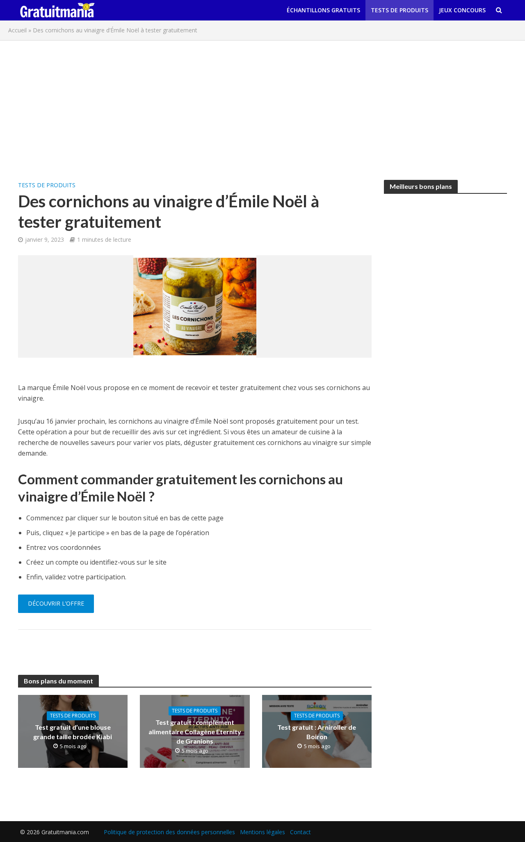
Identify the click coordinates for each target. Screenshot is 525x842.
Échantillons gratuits (323, 10)
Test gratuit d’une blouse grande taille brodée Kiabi (72, 731)
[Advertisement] (262, 106)
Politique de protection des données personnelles (169, 832)
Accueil (17, 30)
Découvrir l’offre (56, 603)
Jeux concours (462, 10)
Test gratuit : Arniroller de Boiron (316, 731)
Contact (300, 832)
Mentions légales (262, 832)
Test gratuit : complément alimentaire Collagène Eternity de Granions (194, 731)
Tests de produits (399, 10)
